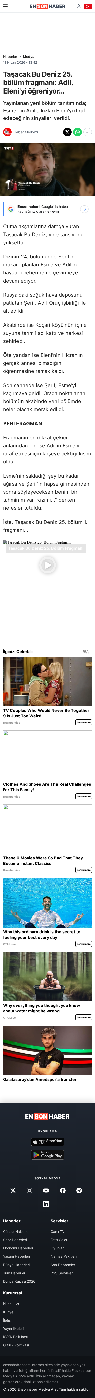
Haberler (10, 56)
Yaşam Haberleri (16, 1256)
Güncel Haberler (16, 1231)
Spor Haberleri (15, 1240)
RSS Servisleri (62, 1273)
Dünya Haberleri (16, 1265)
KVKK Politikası (15, 1337)
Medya (28, 56)
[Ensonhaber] (47, 6)
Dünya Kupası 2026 (19, 1281)
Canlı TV (57, 1231)
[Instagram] (29, 1190)
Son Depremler (63, 1265)
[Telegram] (79, 1190)
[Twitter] (13, 1190)
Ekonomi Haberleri (18, 1248)
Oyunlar (57, 1248)
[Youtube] (46, 1190)
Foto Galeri (59, 1240)
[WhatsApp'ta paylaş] (77, 132)
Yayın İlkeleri (13, 1328)
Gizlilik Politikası (16, 1345)
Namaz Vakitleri (64, 1256)
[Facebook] (62, 1190)
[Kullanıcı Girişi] (79, 6)
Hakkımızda (13, 1303)
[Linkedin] (46, 1204)
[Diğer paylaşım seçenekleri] (87, 132)
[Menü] (5, 6)
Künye (8, 1312)
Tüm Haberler (14, 1273)
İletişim (8, 1320)
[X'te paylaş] (67, 132)
